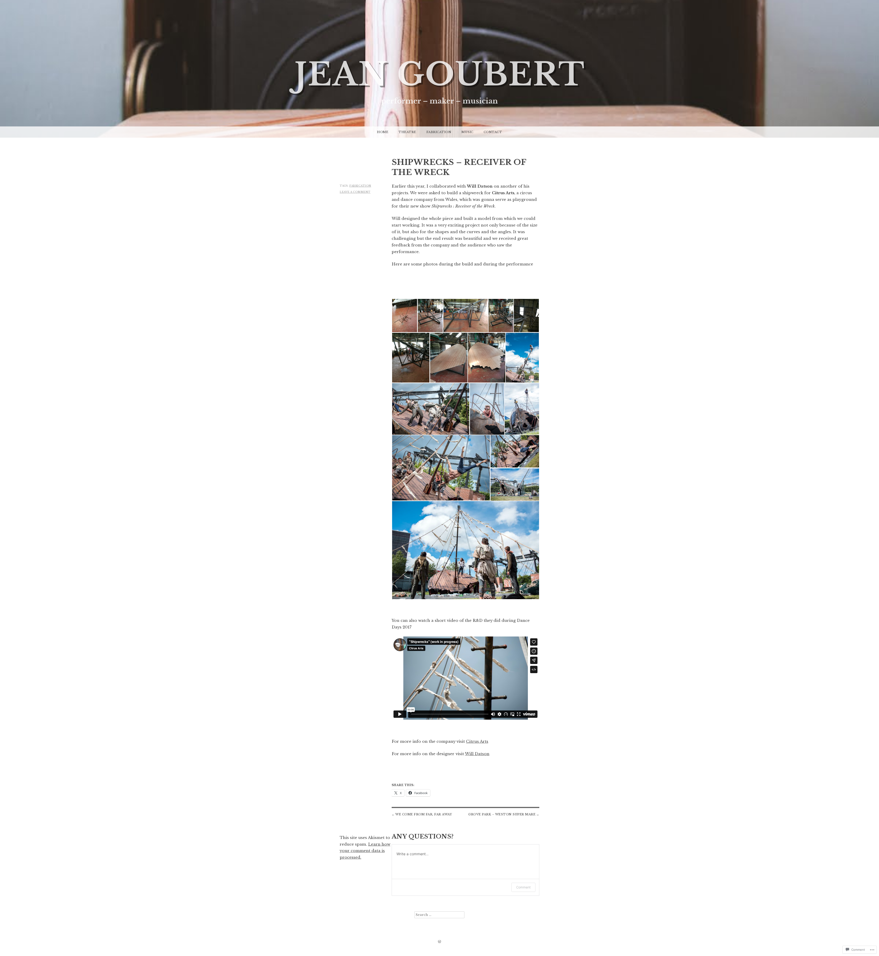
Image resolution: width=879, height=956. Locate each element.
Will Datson (477, 753)
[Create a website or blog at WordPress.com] (439, 942)
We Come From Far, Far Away (423, 814)
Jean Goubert (439, 74)
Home (382, 132)
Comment (523, 887)
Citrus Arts (477, 741)
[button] (404, 315)
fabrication (360, 185)
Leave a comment (355, 192)
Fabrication (438, 132)
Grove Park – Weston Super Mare (501, 814)
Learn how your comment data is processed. (365, 851)
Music (467, 132)
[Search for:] (439, 915)
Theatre (407, 132)
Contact (493, 132)
